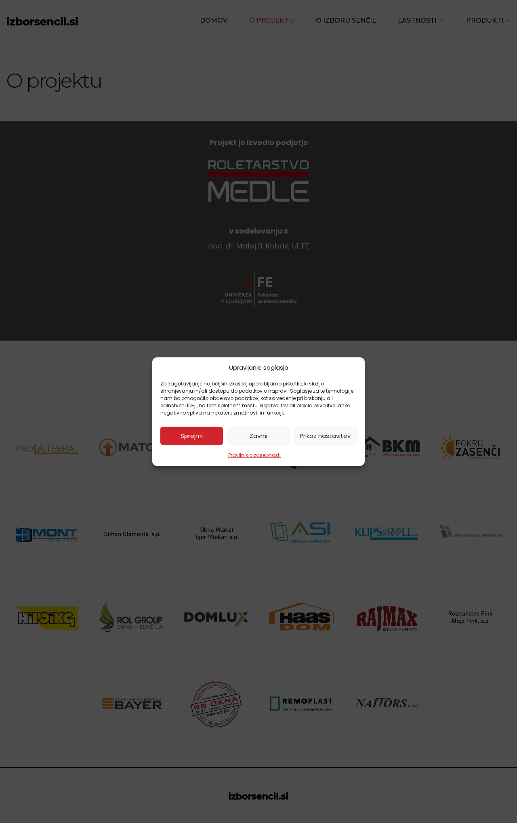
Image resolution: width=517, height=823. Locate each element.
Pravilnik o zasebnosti (254, 455)
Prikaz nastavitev (325, 435)
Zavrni (258, 435)
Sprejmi (192, 435)
